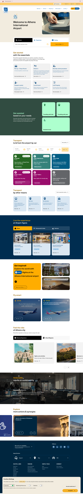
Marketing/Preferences (21, 485)
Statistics (35, 485)
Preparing (51, 8)
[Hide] (80, 1)
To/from (44, 8)
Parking (77, 8)
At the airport (58, 8)
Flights (72, 8)
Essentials (6, 485)
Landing (65, 8)
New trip (38, 8)
